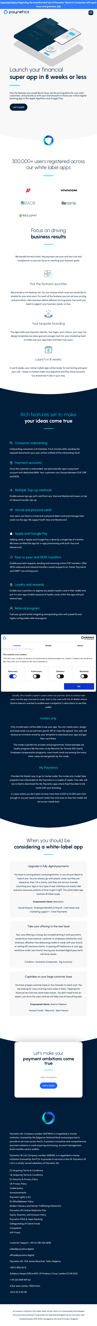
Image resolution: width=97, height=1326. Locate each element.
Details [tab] (48, 645)
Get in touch (48, 1085)
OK (79, 686)
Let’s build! (18, 107)
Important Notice (9, 2)
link (59, 6)
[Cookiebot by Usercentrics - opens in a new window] (83, 638)
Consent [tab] (17, 645)
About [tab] (80, 645)
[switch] (36, 676)
